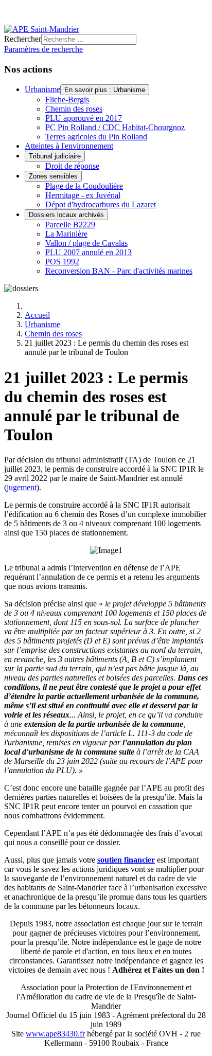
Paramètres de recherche (43, 49)
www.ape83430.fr (55, 1033)
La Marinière (66, 233)
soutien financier (126, 859)
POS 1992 (62, 261)
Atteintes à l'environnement (69, 145)
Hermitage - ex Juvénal (82, 195)
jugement (22, 487)
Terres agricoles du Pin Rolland (96, 136)
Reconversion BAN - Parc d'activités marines (118, 270)
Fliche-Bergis (67, 99)
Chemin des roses (73, 108)
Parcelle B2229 (70, 224)
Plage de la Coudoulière (84, 186)
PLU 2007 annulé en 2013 (88, 252)
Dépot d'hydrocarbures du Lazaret (100, 204)
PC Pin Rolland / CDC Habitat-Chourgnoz (115, 127)
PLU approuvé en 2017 (83, 118)
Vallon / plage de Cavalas (86, 243)
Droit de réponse (72, 166)
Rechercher (22, 38)
